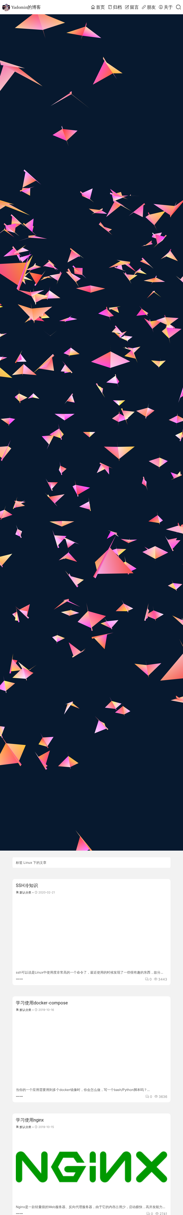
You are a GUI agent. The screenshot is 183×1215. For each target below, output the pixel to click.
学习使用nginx (30, 1120)
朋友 (151, 7)
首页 (100, 7)
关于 (168, 7)
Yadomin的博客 (26, 7)
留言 (134, 7)
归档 (117, 7)
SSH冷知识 (27, 885)
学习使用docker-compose (42, 1002)
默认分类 (25, 892)
